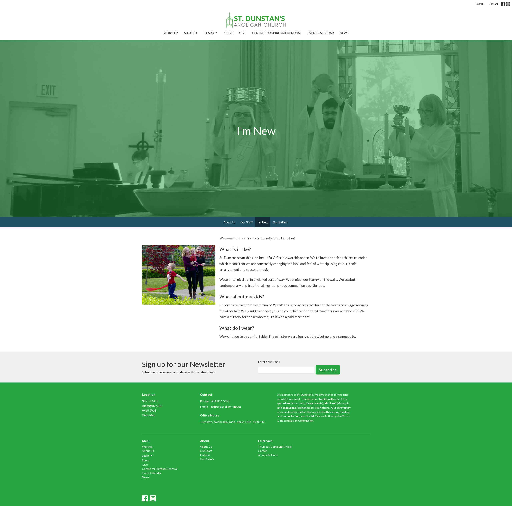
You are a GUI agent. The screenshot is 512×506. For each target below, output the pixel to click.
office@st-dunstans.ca (226, 406)
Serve (228, 33)
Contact (493, 3)
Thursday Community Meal (275, 446)
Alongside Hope (268, 455)
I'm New (263, 222)
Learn (209, 33)
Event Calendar (320, 33)
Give (242, 33)
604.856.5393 (220, 401)
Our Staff (246, 222)
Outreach (265, 441)
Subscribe (328, 369)
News (344, 33)
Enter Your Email (269, 362)
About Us (191, 33)
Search (480, 3)
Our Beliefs (280, 222)
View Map (148, 415)
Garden (262, 450)
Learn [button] (145, 455)
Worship (171, 33)
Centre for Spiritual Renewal (276, 33)
